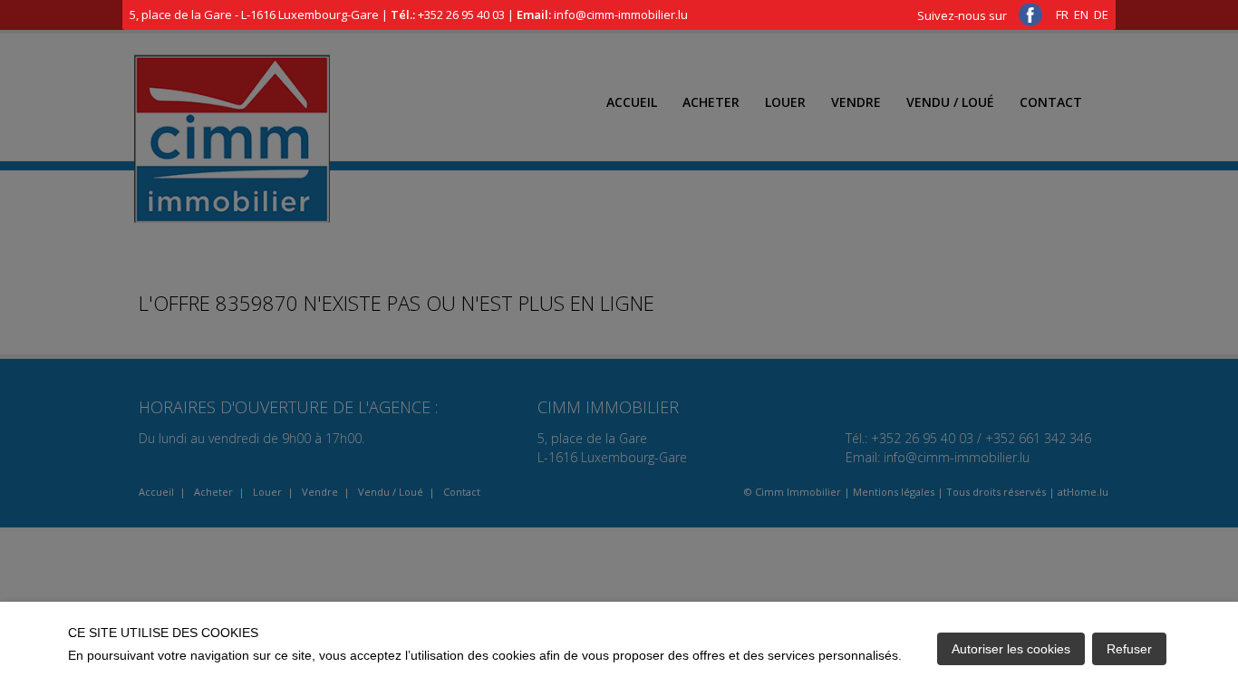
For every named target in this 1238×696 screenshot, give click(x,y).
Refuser (1129, 649)
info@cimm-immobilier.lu (621, 14)
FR (1062, 14)
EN (1081, 14)
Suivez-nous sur (963, 15)
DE (1101, 14)
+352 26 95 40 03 (461, 14)
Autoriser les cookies (1011, 649)
